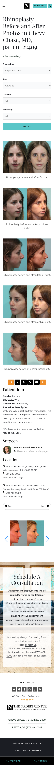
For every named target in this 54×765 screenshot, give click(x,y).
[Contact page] (37, 382)
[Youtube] (14, 689)
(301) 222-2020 (38, 719)
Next (44, 506)
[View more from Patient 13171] (27, 545)
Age (5, 79)
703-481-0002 (29, 607)
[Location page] (17, 382)
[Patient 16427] (43, 382)
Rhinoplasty (22, 403)
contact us (30, 644)
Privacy (26, 750)
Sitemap (36, 750)
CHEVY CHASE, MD (18, 719)
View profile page (38, 451)
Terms (16, 750)
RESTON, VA (18, 727)
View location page (13, 477)
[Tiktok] (35, 689)
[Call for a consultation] (30, 382)
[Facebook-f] (24, 689)
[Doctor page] (24, 382)
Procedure (8, 64)
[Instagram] (30, 689)
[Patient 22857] (11, 382)
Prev (10, 506)
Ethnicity (8, 109)
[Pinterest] (19, 689)
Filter (27, 126)
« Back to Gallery (12, 56)
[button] (6, 539)
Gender (7, 94)
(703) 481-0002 (34, 727)
